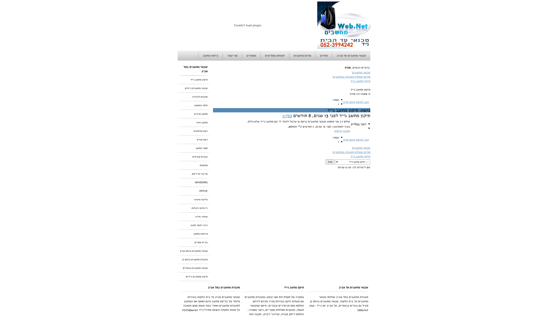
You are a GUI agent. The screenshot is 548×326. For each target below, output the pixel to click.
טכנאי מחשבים (361, 72)
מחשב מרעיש (201, 114)
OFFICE (203, 191)
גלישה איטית (201, 199)
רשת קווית (202, 139)
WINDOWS (201, 182)
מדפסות (204, 165)
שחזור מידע (201, 216)
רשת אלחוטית (201, 131)
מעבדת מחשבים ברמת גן (195, 259)
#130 (287, 115)
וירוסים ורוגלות (200, 208)
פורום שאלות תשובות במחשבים (351, 77)
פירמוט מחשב (201, 233)
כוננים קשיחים (200, 156)
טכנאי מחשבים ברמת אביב (194, 251)
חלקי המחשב (201, 105)
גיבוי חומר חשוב (199, 225)
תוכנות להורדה (200, 96)
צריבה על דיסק (200, 174)
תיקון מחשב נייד (360, 81)
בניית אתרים (201, 242)
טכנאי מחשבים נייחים (196, 88)
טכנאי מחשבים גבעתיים (195, 268)
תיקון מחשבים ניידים (197, 276)
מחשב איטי (202, 122)
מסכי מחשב (202, 148)
